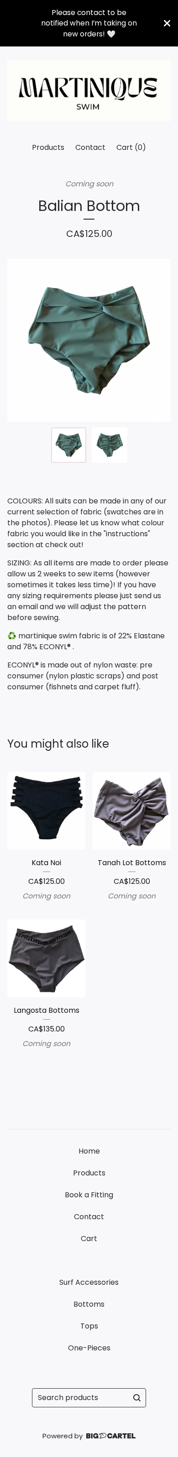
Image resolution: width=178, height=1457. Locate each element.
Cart (89, 1238)
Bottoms (89, 1304)
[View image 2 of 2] (109, 445)
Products (48, 147)
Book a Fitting (89, 1195)
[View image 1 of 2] (69, 445)
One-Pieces (89, 1348)
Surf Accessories (89, 1282)
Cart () (131, 147)
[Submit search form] (136, 1397)
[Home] (89, 90)
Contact (90, 147)
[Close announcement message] (167, 23)
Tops (89, 1326)
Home (89, 1151)
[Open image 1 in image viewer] (89, 340)
